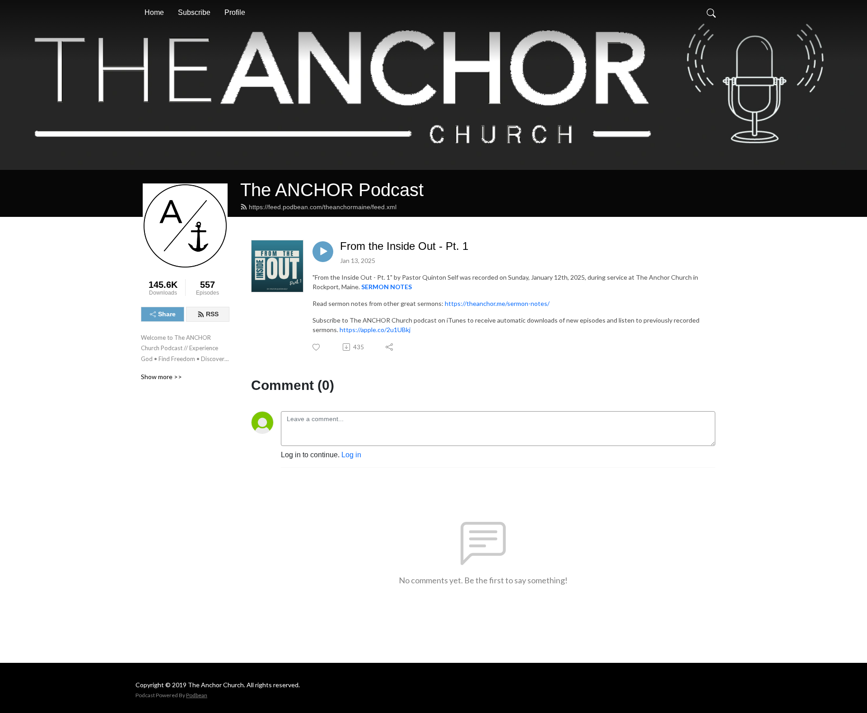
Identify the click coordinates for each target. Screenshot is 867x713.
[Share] (390, 347)
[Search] (711, 13)
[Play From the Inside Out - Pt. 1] (322, 251)
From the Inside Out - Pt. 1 (404, 246)
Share (167, 314)
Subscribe (194, 12)
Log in (351, 455)
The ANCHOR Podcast (332, 190)
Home (154, 12)
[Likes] (317, 347)
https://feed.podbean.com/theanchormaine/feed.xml (322, 207)
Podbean (196, 695)
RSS (212, 314)
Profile (234, 12)
